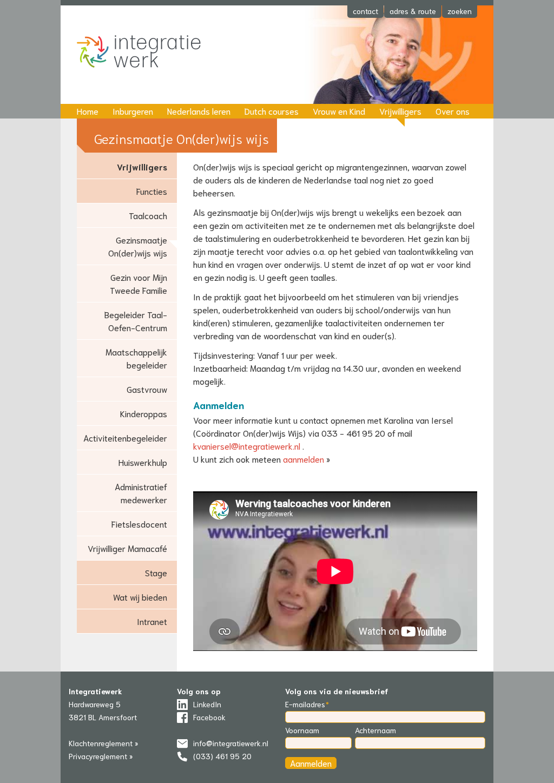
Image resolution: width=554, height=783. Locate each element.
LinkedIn (207, 704)
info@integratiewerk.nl (230, 743)
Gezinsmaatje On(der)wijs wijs (137, 246)
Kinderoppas (143, 413)
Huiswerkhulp (142, 462)
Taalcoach (148, 215)
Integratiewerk (147, 52)
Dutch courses (272, 110)
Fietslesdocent (139, 523)
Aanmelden (311, 762)
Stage (156, 572)
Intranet (152, 621)
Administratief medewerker (141, 493)
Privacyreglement (98, 756)
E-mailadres (305, 704)
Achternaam (375, 730)
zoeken (459, 11)
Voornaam (302, 730)
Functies (151, 190)
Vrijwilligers (400, 110)
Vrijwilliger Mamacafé (127, 548)
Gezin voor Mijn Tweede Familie (138, 283)
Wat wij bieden (140, 596)
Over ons (453, 110)
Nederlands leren (198, 110)
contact (365, 11)
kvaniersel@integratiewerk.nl (246, 445)
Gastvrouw (147, 388)
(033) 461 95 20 (222, 756)
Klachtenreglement (101, 743)
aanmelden (303, 458)
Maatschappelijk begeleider (136, 358)
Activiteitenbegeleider (125, 437)
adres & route (413, 11)
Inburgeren (133, 110)
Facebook (209, 717)
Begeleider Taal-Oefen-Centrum (135, 320)
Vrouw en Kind (339, 110)
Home (87, 110)
